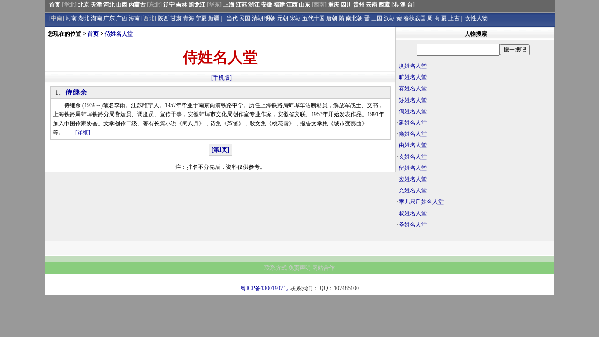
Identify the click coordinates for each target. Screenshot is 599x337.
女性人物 (476, 18)
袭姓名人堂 (413, 179)
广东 (109, 18)
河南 (71, 18)
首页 (54, 4)
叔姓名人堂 (413, 213)
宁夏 (201, 18)
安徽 (266, 4)
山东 (304, 4)
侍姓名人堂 (119, 33)
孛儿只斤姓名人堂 (421, 201)
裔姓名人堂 (413, 134)
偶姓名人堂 (413, 111)
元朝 (282, 18)
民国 (244, 18)
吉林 (181, 4)
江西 (292, 4)
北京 (83, 4)
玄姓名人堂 (413, 157)
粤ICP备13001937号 (265, 288)
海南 (134, 18)
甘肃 (176, 18)
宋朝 (295, 18)
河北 (109, 4)
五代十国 (313, 18)
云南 (371, 4)
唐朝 (331, 18)
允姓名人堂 (413, 190)
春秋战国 (414, 18)
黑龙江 (197, 4)
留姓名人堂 (413, 168)
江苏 (241, 4)
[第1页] (220, 150)
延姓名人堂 (413, 122)
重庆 (333, 4)
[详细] (82, 132)
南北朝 (354, 18)
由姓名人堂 (413, 145)
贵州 (359, 4)
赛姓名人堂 (413, 88)
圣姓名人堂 (413, 224)
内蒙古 (137, 4)
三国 (376, 18)
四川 (346, 4)
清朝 (257, 18)
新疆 (213, 18)
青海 (188, 18)
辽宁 (169, 4)
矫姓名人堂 (413, 100)
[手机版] (221, 77)
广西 (121, 18)
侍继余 (77, 92)
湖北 (83, 18)
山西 (121, 4)
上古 (454, 18)
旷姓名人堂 (413, 77)
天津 (96, 4)
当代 (232, 18)
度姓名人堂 (413, 66)
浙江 (254, 4)
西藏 (384, 4)
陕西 (163, 18)
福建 (279, 4)
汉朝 (389, 18)
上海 (228, 4)
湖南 (96, 18)
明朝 (270, 18)
